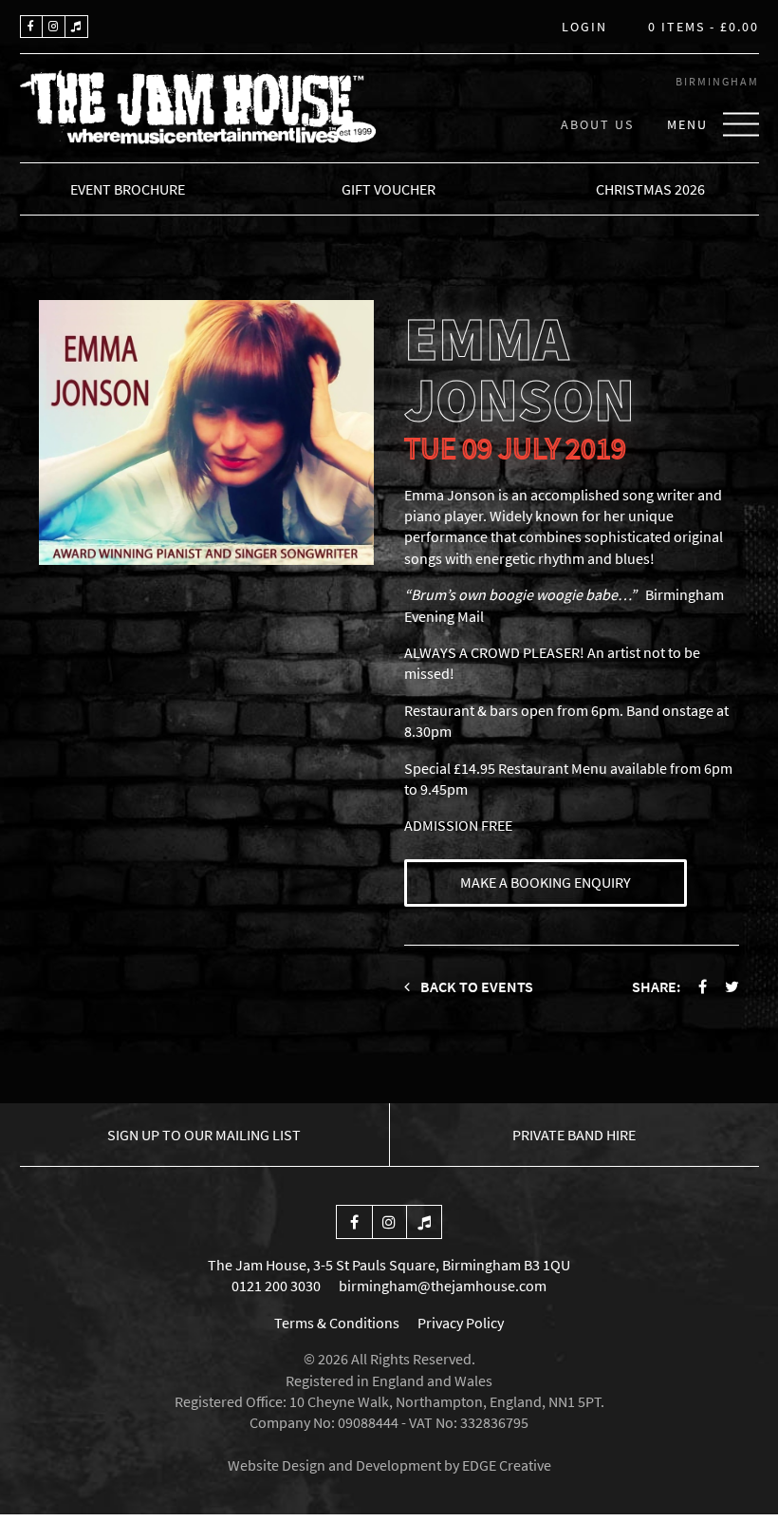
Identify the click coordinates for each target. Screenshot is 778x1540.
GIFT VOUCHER (388, 188)
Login (584, 27)
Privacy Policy (460, 1322)
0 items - (703, 27)
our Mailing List (204, 1134)
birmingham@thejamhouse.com (442, 1285)
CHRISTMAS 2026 (650, 188)
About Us (597, 124)
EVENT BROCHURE (127, 188)
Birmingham (717, 81)
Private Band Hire (574, 1134)
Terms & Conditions (336, 1322)
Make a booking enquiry (545, 882)
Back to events (475, 986)
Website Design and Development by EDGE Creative (389, 1464)
